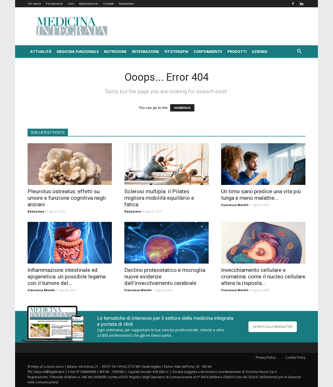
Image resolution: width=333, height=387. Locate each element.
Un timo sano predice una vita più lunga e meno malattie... (261, 194)
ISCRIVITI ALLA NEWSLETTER (272, 326)
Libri (71, 3)
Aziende (259, 51)
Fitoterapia (176, 51)
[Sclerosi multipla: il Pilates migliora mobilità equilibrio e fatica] (166, 164)
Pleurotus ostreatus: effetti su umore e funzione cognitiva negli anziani (67, 198)
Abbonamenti (88, 3)
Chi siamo (34, 3)
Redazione (36, 211)
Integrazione (145, 51)
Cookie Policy (295, 357)
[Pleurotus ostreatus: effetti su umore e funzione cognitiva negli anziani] (70, 164)
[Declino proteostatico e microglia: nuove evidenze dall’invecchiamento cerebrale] (166, 243)
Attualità (41, 51)
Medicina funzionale (78, 51)
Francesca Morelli (234, 205)
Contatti (108, 3)
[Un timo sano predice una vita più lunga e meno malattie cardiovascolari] (263, 164)
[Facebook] (293, 3)
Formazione (54, 3)
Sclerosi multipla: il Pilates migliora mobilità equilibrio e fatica (159, 198)
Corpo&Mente (208, 51)
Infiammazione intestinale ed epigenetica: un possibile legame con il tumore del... (67, 276)
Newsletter (126, 3)
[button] (299, 51)
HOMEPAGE (182, 107)
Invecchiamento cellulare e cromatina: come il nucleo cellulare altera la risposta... (263, 276)
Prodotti (237, 51)
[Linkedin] (301, 3)
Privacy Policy (266, 357)
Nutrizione (115, 51)
